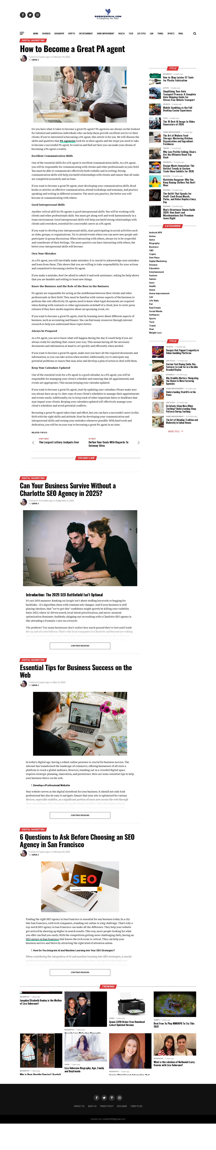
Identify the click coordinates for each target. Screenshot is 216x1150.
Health (121, 33)
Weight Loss (155, 333)
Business (46, 33)
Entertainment (86, 33)
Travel (160, 33)
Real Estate (155, 308)
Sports (171, 33)
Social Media (155, 311)
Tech (131, 33)
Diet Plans (154, 257)
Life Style (141, 33)
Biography (59, 33)
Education (154, 268)
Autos (152, 240)
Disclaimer (122, 1106)
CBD (151, 250)
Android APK (155, 232)
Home (152, 290)
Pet (151, 304)
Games (152, 279)
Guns (151, 283)
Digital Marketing (158, 261)
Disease (153, 265)
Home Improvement (105, 33)
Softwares (154, 315)
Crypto (71, 33)
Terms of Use (136, 1106)
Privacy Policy (106, 1106)
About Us (92, 1106)
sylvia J (35, 60)
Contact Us (79, 1106)
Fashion (153, 275)
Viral (180, 33)
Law (151, 33)
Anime (35, 33)
